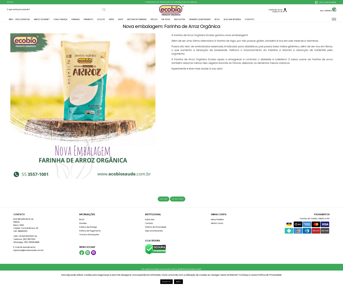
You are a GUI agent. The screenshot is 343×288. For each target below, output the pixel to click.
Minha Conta (218, 214)
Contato (249, 19)
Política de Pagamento (90, 230)
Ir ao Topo (177, 199)
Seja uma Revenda (232, 19)
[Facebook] (81, 254)
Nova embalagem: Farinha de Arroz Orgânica (171, 26)
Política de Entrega (88, 227)
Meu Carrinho (326, 11)
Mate (120, 19)
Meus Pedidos (217, 219)
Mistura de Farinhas (137, 19)
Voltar (163, 199)
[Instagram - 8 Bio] (93, 254)
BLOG (217, 19)
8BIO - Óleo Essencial (19, 19)
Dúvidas (83, 223)
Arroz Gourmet (42, 19)
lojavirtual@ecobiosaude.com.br (28, 250)
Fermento (88, 19)
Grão (111, 19)
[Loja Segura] (155, 254)
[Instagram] (87, 254)
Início (10, 2)
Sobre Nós (149, 219)
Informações (87, 214)
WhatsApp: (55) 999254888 (26, 242)
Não (178, 281)
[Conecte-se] (285, 11)
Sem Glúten (179, 19)
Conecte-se (277, 11)
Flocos (101, 19)
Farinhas (75, 19)
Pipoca (154, 19)
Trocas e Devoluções (89, 234)
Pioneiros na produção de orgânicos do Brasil (171, 2)
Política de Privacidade (155, 227)
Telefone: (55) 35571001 (24, 239)
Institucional (153, 214)
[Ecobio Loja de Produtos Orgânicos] (171, 16)
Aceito (166, 281)
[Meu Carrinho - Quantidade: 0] (334, 11)
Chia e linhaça (60, 19)
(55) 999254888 (327, 2)
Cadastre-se (274, 10)
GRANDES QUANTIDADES (200, 19)
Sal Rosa (165, 19)
